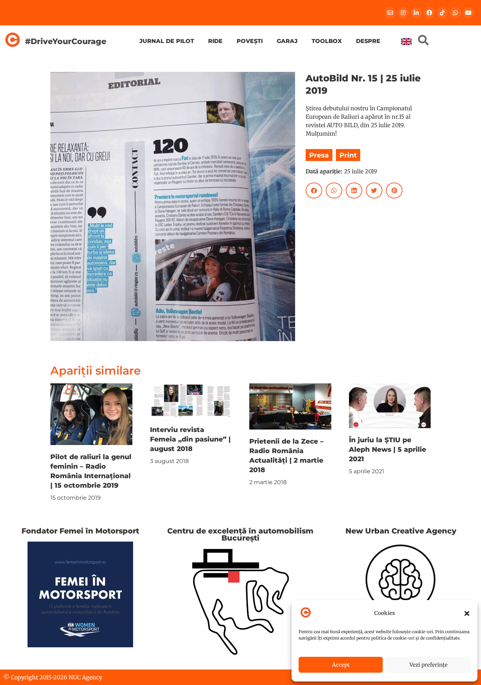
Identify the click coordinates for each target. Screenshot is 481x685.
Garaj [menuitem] (287, 41)
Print (348, 155)
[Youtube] (468, 12)
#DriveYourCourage (65, 41)
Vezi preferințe (429, 664)
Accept (341, 664)
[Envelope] (390, 12)
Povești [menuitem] (250, 41)
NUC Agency (85, 677)
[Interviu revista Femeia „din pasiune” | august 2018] (191, 400)
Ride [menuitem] (215, 41)
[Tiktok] (442, 12)
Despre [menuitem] (368, 41)
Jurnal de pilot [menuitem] (166, 41)
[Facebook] (429, 12)
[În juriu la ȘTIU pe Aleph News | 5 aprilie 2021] (390, 405)
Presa (319, 155)
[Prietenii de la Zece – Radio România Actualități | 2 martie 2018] (290, 405)
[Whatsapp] (455, 12)
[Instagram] (403, 12)
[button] (466, 613)
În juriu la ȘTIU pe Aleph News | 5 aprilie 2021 (387, 449)
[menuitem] (406, 41)
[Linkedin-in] (416, 12)
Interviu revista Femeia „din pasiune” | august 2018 (190, 439)
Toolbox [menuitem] (327, 41)
